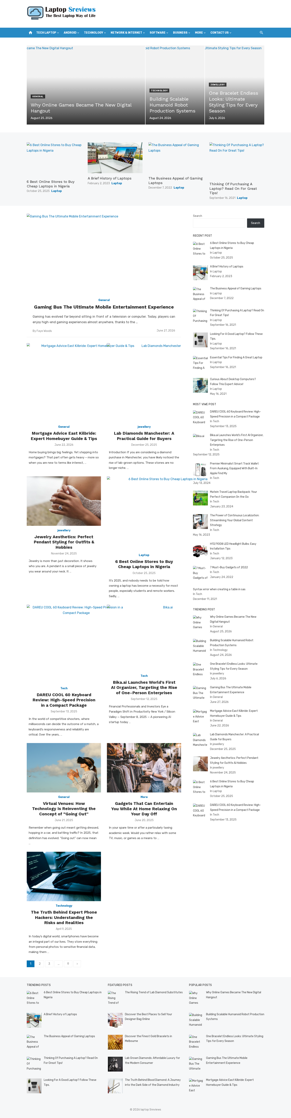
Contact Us (219, 32)
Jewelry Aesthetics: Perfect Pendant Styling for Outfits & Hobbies (64, 542)
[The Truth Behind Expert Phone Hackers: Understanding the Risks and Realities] (64, 876)
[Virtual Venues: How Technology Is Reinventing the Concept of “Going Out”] (64, 767)
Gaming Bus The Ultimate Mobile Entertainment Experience (104, 307)
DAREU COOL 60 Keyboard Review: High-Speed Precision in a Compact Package (63, 700)
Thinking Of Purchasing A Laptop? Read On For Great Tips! (233, 188)
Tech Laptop (46, 32)
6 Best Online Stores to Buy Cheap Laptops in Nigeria (50, 183)
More (199, 32)
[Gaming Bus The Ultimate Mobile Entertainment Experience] (104, 254)
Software (157, 32)
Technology (93, 32)
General (38, 96)
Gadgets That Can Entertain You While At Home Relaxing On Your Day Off (144, 808)
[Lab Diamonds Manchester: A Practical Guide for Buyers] (159, 382)
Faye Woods (44, 331)
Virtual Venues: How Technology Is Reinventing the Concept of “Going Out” (64, 808)
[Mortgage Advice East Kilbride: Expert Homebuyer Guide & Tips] (86, 382)
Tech (64, 688)
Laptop (56, 191)
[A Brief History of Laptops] (115, 157)
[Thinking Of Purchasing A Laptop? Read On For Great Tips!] (236, 160)
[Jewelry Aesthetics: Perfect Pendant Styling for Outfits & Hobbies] (64, 501)
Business (180, 32)
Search (197, 216)
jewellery (217, 84)
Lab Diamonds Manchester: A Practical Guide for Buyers (144, 436)
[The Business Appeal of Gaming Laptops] (176, 157)
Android (70, 32)
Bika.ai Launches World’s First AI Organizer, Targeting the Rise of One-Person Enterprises (144, 687)
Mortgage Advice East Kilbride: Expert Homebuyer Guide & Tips (64, 436)
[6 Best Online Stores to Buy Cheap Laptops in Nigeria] (54, 159)
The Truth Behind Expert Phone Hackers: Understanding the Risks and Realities (64, 917)
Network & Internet (126, 32)
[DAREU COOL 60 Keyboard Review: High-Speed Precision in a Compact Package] (76, 644)
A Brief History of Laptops (109, 178)
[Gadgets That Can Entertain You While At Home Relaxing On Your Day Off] (144, 767)
